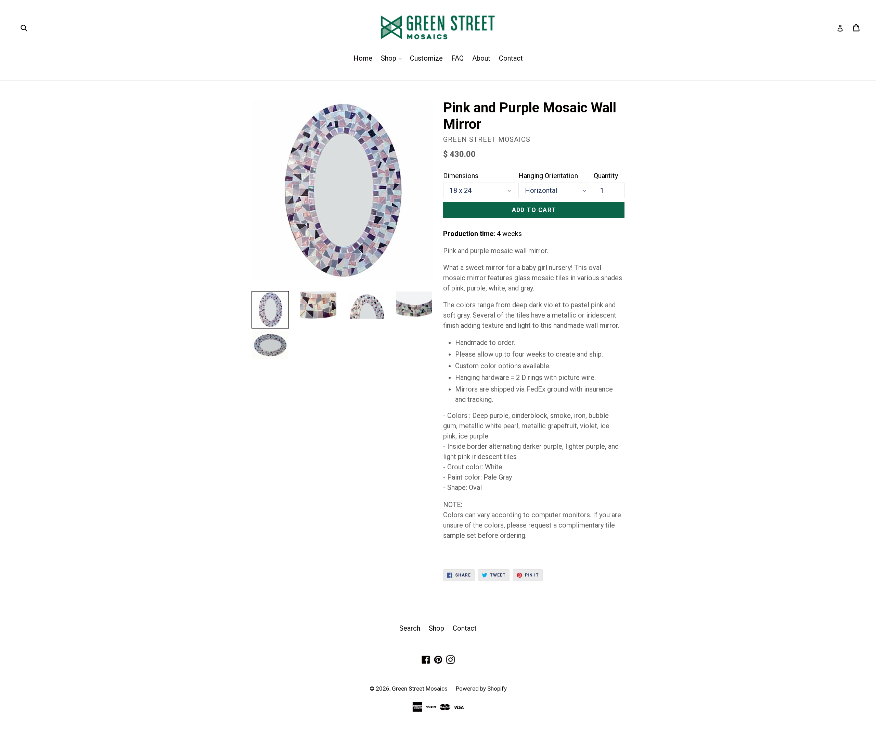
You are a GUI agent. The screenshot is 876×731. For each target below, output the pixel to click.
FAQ (457, 58)
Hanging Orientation (548, 176)
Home (362, 58)
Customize (426, 58)
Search (409, 628)
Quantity (606, 176)
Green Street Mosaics (420, 688)
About (481, 58)
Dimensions (460, 176)
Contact (511, 58)
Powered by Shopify (481, 688)
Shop (393, 58)
